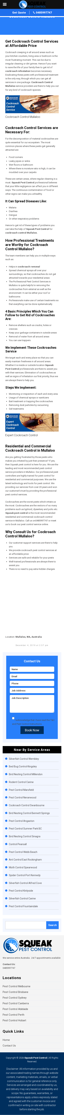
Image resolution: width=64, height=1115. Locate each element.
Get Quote (19, 12)
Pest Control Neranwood (22, 797)
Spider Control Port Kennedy (25, 875)
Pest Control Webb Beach (23, 852)
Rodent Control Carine (21, 782)
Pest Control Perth (13, 1014)
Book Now (32, 730)
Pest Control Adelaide (15, 1009)
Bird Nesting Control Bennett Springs (29, 813)
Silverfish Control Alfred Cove (25, 883)
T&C (52, 720)
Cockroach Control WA (25, 20)
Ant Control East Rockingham (25, 859)
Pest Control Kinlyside (21, 890)
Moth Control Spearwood (23, 867)
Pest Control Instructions (29, 724)
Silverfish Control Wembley (24, 758)
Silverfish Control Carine (22, 898)
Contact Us (9, 1045)
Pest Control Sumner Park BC (25, 828)
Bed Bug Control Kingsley (23, 766)
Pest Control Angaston (21, 821)
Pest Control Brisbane (15, 992)
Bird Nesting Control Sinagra (24, 836)
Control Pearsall (18, 844)
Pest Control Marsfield (21, 789)
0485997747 (43, 12)
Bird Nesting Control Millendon (25, 774)
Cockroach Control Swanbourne (26, 805)
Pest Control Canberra (16, 1003)
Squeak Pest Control (35, 1057)
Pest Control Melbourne (16, 986)
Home (8, 20)
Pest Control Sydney (14, 997)
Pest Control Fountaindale (23, 906)
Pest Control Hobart (14, 1020)
